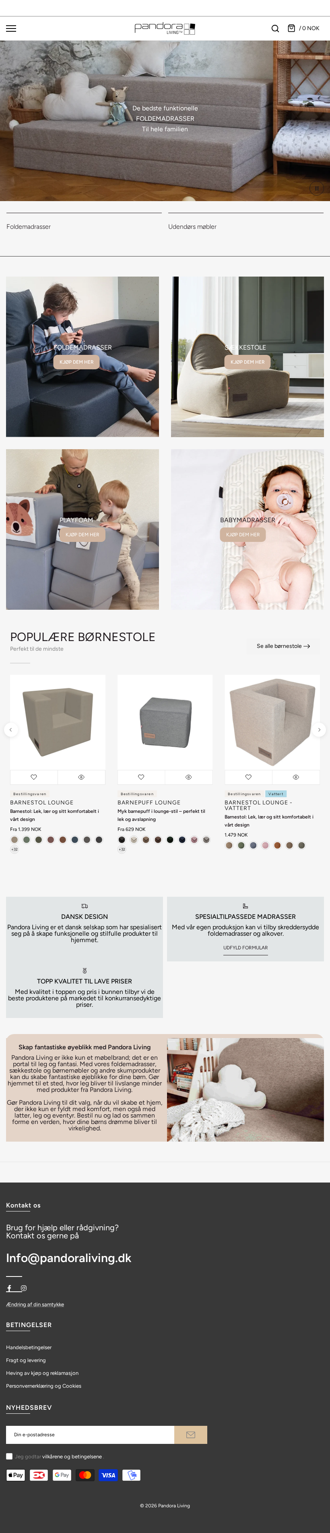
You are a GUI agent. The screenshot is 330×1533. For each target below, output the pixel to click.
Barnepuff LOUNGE (149, 802)
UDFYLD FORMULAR (245, 948)
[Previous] (11, 730)
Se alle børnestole (279, 646)
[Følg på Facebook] (9, 1288)
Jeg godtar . (59, 1457)
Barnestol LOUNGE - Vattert (259, 805)
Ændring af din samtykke (35, 1304)
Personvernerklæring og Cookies (43, 1386)
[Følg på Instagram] (24, 1288)
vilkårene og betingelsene (72, 1457)
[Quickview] (81, 777)
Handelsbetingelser (29, 1347)
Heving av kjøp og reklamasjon (42, 1373)
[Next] (319, 730)
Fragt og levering (26, 1360)
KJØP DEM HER (77, 362)
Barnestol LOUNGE (42, 802)
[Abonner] (190, 1435)
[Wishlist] (34, 777)
